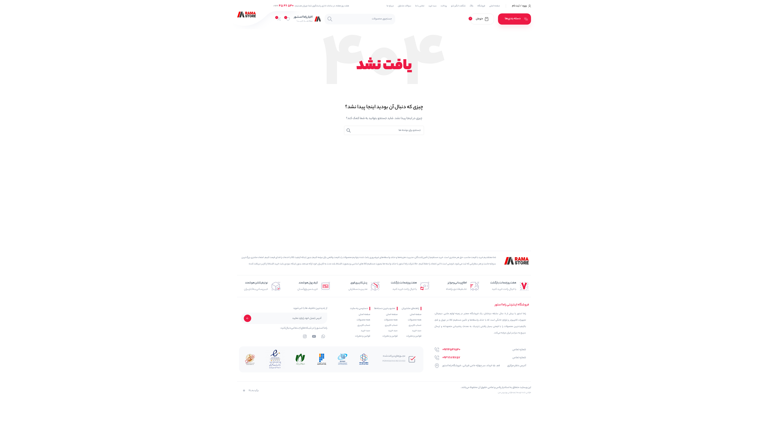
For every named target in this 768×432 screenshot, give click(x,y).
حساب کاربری (415, 325)
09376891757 (451, 357)
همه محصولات (414, 320)
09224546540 (451, 349)
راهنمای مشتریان (410, 308)
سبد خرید (416, 331)
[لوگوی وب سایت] (246, 14)
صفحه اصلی (415, 315)
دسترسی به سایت (359, 308)
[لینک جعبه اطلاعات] (307, 19)
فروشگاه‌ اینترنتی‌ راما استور (512, 304)
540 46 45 (283, 6)
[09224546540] (436, 349)
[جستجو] (330, 19)
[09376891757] (436, 357)
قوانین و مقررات (413, 336)
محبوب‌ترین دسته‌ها (384, 308)
